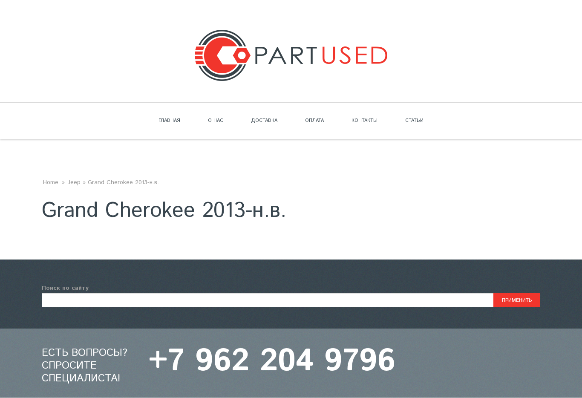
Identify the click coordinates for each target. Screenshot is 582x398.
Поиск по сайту (65, 288)
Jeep (74, 182)
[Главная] (291, 35)
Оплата (314, 120)
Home (50, 182)
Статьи (414, 120)
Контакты (364, 120)
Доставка (264, 120)
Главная (169, 120)
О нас (215, 120)
